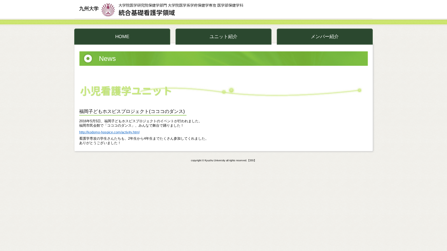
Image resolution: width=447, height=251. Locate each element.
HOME (122, 36)
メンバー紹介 (325, 36)
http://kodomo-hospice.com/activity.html (109, 132)
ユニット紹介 (223, 36)
